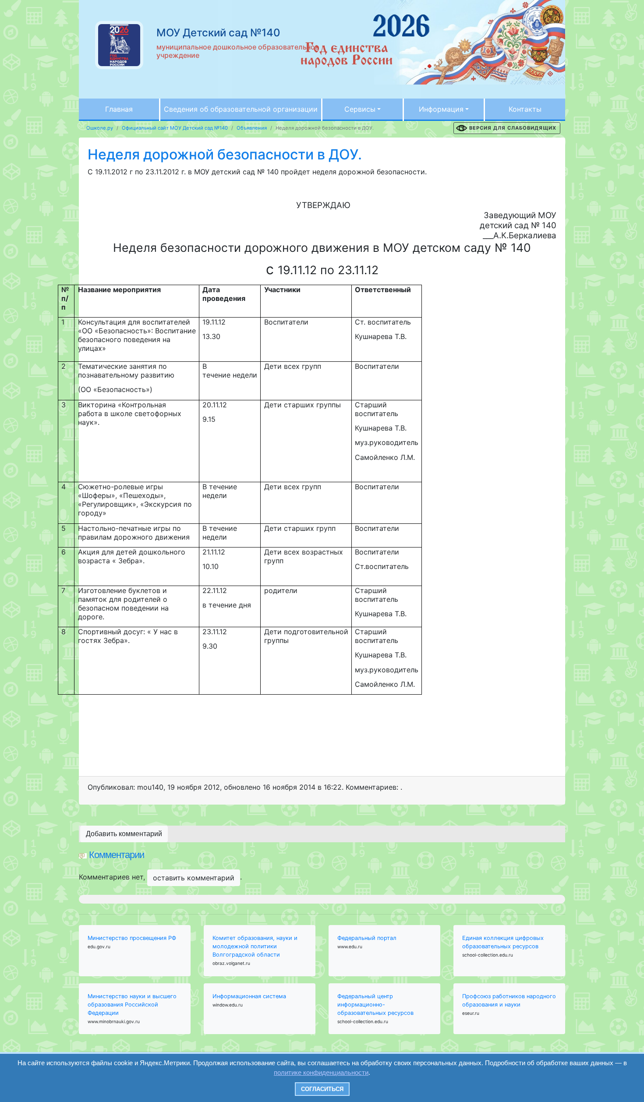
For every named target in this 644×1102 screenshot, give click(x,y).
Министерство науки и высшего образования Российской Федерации (132, 1004)
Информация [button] (441, 109)
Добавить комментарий (124, 833)
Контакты (525, 109)
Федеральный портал (366, 938)
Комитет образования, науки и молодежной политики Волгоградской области (254, 946)
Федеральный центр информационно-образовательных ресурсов (375, 1004)
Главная (119, 109)
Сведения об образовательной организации (241, 109)
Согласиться (322, 1089)
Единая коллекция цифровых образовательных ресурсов (503, 942)
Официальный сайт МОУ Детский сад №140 (175, 128)
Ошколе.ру (99, 128)
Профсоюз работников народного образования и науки (509, 1000)
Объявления (252, 128)
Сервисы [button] (359, 109)
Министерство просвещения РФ (132, 938)
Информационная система (249, 996)
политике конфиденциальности (321, 1072)
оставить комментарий (193, 877)
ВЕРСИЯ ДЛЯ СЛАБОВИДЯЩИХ (512, 128)
